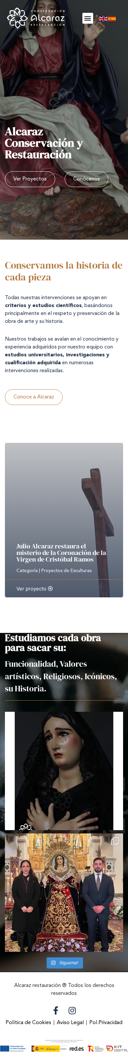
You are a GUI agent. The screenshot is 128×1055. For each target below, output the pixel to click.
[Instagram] (72, 1010)
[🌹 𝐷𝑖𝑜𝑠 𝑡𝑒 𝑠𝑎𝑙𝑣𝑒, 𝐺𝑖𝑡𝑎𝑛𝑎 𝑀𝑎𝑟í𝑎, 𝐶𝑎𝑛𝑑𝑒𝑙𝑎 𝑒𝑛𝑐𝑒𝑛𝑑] (64, 771)
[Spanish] (112, 18)
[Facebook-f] (56, 1010)
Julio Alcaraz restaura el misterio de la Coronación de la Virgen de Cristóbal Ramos (61, 552)
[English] (103, 18)
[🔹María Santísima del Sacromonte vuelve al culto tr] (64, 892)
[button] (87, 18)
